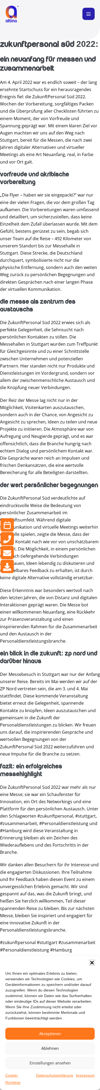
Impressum (85, 1075)
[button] (92, 962)
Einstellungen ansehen (50, 1062)
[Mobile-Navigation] (88, 14)
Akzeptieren (50, 1033)
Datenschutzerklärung (54, 1075)
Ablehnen (50, 1048)
